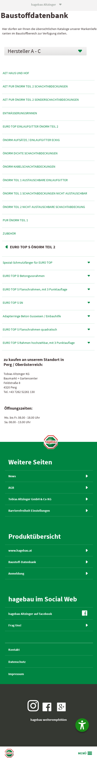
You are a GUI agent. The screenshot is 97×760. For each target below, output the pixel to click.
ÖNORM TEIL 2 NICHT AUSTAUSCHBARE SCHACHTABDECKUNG (44, 207)
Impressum (16, 674)
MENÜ (82, 753)
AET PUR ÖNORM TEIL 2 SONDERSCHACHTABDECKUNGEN (41, 100)
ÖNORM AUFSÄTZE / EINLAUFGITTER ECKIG (31, 140)
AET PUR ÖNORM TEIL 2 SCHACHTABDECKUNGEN (35, 86)
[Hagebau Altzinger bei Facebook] (48, 710)
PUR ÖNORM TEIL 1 (15, 220)
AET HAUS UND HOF (16, 73)
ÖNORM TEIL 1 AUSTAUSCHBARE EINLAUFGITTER (35, 180)
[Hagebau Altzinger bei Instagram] (34, 710)
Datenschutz (16, 662)
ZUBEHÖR (9, 233)
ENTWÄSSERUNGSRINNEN (20, 113)
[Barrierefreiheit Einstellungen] (82, 725)
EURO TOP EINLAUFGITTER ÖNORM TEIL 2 (30, 126)
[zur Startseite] (51, 442)
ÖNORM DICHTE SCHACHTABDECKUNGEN (30, 153)
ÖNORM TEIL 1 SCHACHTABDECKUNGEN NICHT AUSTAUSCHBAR (45, 193)
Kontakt (14, 650)
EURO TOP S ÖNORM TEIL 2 (32, 247)
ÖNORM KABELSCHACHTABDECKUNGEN (29, 166)
